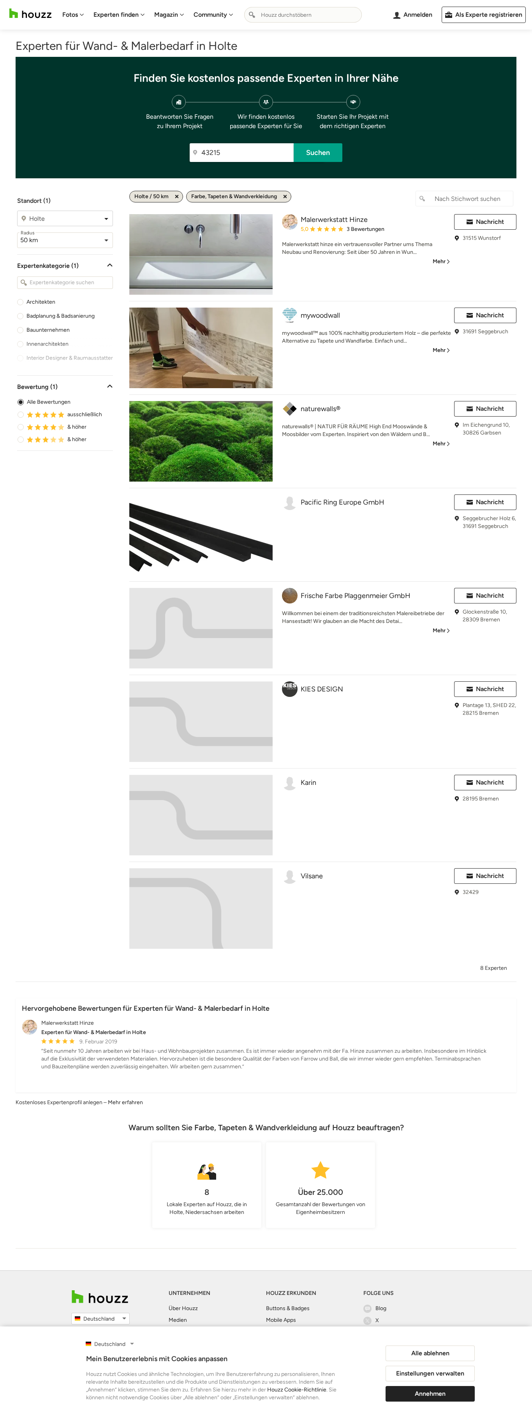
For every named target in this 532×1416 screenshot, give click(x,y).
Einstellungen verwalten (430, 1373)
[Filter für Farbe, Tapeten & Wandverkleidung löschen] (285, 196)
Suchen (318, 152)
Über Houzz (183, 1308)
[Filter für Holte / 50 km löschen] (176, 196)
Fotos (70, 14)
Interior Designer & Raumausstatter (69, 358)
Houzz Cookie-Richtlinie (296, 1389)
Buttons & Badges (288, 1308)
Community (210, 14)
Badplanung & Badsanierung (60, 316)
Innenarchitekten (47, 344)
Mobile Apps (281, 1320)
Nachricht (490, 221)
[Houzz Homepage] (30, 13)
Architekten (40, 302)
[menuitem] (73, 15)
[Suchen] (252, 15)
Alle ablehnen (430, 1353)
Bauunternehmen (48, 330)
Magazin (166, 14)
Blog (380, 1308)
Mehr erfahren (125, 1102)
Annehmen (430, 1393)
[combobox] (303, 15)
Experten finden (116, 14)
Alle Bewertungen (48, 402)
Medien (178, 1320)
